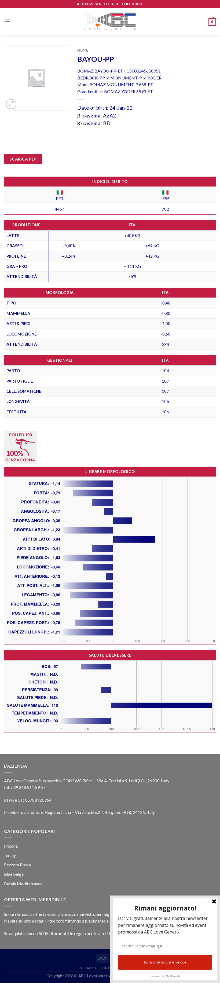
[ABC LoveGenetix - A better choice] (110, 21)
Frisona (11, 845)
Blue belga (14, 874)
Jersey (10, 855)
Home (82, 50)
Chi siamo (88, 968)
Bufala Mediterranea (23, 883)
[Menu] (7, 21)
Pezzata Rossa (17, 864)
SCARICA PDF (23, 159)
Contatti (108, 968)
